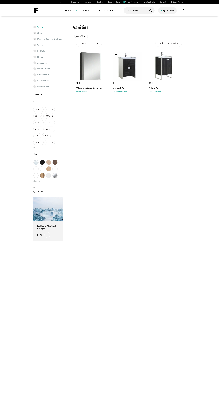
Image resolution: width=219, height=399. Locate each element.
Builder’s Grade (43, 81)
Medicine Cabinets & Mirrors (49, 39)
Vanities (40, 27)
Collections (86, 10)
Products (69, 11)
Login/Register (178, 2)
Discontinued (43, 87)
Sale (98, 10)
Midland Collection (120, 91)
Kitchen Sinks (43, 75)
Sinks (39, 33)
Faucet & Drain (43, 69)
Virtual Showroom (132, 2)
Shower (40, 57)
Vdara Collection (82, 91)
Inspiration (88, 2)
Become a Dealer (114, 2)
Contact (163, 2)
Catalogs (100, 2)
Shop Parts (109, 11)
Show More (37, 148)
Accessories (42, 63)
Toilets (40, 45)
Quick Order (168, 10)
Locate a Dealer (149, 2)
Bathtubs (41, 51)
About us (63, 2)
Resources (75, 2)
